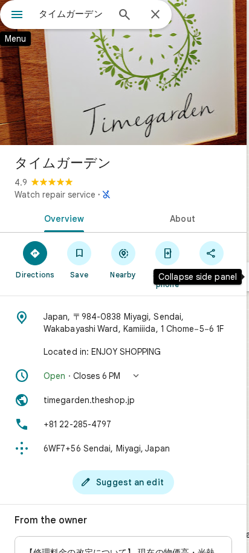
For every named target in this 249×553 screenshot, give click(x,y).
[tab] (61, 217)
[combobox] (73, 14)
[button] (123, 376)
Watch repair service (55, 194)
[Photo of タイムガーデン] (123, 72)
